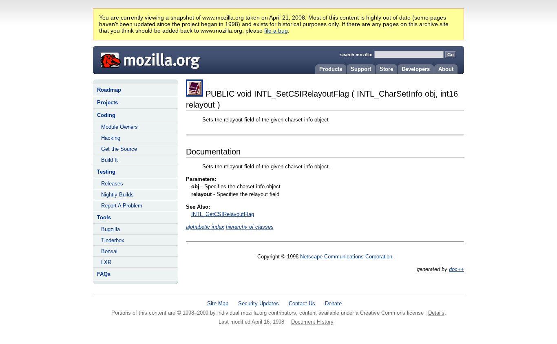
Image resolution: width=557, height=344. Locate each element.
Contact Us (302, 303)
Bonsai (109, 251)
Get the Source (119, 149)
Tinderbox (112, 240)
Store (386, 69)
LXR (106, 262)
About (445, 69)
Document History (312, 322)
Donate (333, 303)
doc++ (456, 269)
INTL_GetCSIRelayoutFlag (222, 214)
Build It (109, 160)
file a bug (276, 30)
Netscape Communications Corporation (346, 257)
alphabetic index (205, 227)
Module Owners (119, 127)
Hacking (110, 138)
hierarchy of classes (250, 227)
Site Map (217, 303)
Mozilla (147, 59)
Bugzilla (110, 229)
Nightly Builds (117, 195)
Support (361, 69)
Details (436, 313)
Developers (416, 69)
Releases (112, 184)
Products (330, 69)
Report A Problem (121, 206)
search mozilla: (356, 54)
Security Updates (258, 303)
